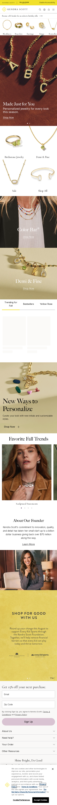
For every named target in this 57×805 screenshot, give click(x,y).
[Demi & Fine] (28, 273)
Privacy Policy (21, 715)
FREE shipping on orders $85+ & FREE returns (19, 16)
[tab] (11, 304)
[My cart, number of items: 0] (49, 9)
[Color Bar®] (28, 222)
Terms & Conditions (29, 787)
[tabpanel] (28, 334)
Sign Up (28, 721)
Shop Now (28, 237)
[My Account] (44, 9)
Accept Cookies (40, 800)
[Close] (53, 769)
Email (6, 694)
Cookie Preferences (21, 800)
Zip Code (8, 704)
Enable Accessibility (47, 2)
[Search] (40, 9)
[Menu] (53, 9)
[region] (28, 785)
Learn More (28, 544)
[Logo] (15, 9)
